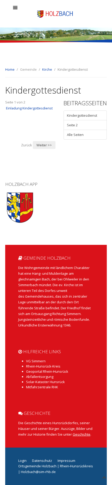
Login (22, 460)
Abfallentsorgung (39, 376)
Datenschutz (42, 460)
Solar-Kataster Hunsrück (45, 381)
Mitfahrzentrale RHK (42, 387)
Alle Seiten (75, 134)
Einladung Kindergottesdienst (29, 108)
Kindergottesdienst (82, 115)
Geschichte (81, 434)
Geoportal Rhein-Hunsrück (47, 371)
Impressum (66, 460)
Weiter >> (44, 145)
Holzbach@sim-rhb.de (38, 471)
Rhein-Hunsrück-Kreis (43, 366)
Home (10, 69)
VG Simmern (36, 361)
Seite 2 (72, 125)
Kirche (47, 69)
